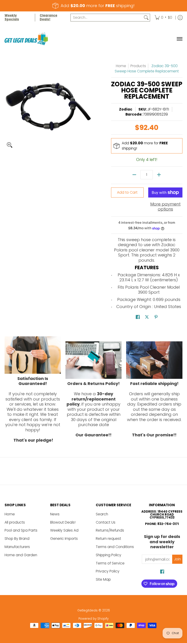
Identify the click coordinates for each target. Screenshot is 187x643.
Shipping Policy (108, 555)
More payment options (165, 207)
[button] (138, 317)
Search (102, 514)
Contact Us (105, 522)
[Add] (159, 175)
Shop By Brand (17, 538)
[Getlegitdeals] (26, 39)
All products (15, 522)
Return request (108, 538)
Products (138, 66)
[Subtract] (134, 175)
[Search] (146, 17)
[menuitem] (163, 17)
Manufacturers (17, 546)
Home (121, 66)
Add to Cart (127, 192)
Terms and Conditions (115, 546)
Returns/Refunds (110, 530)
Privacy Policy (107, 571)
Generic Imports (64, 538)
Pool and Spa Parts (21, 530)
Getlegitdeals (87, 610)
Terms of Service (110, 563)
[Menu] (179, 39)
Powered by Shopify (93, 619)
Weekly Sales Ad (64, 530)
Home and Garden (21, 555)
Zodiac (125, 109)
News (55, 514)
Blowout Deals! (62, 522)
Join (177, 559)
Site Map (103, 579)
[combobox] (107, 17)
